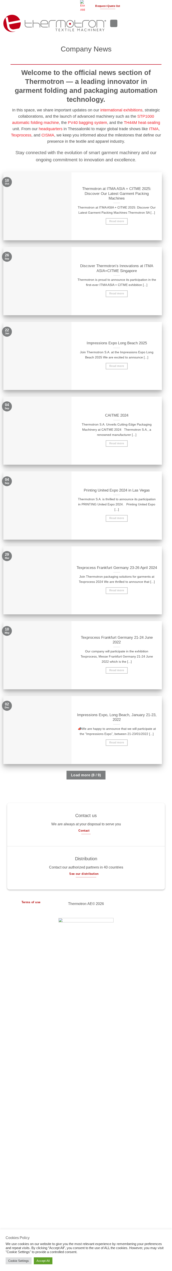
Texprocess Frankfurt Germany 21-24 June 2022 (117, 640)
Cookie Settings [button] (18, 1260)
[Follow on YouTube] (74, 6)
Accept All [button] (43, 1260)
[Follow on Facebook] (53, 6)
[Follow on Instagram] (57, 6)
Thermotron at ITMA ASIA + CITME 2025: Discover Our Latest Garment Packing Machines (116, 193)
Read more (116, 221)
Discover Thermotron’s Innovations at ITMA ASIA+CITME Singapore (116, 268)
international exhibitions (121, 110)
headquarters (50, 129)
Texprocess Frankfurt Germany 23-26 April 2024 (117, 568)
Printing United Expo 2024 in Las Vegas (117, 490)
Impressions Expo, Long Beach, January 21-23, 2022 (117, 717)
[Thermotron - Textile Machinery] (54, 23)
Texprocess (21, 135)
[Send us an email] (66, 6)
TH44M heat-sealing (142, 122)
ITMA (154, 129)
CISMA (47, 135)
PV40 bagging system (87, 122)
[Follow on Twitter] (62, 6)
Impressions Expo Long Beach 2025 (117, 343)
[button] (90, 6)
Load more (86, 775)
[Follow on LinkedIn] (70, 6)
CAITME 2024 (116, 415)
